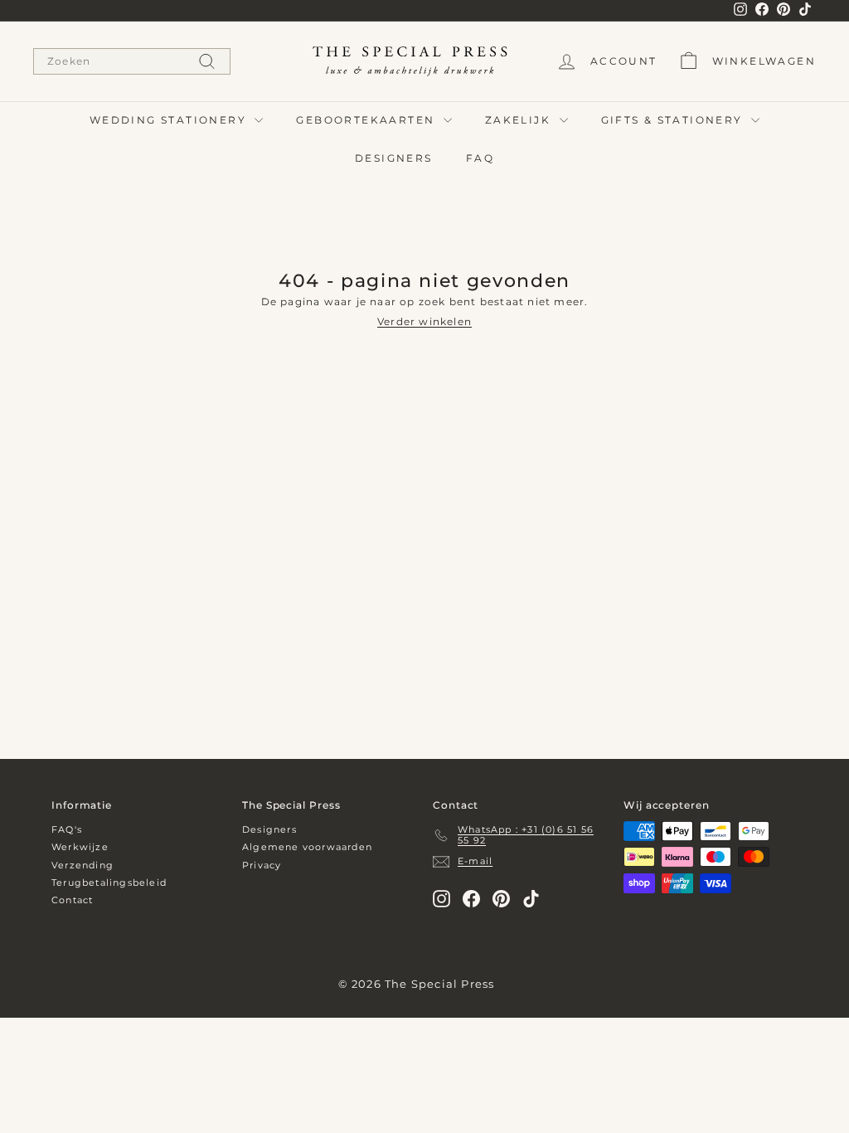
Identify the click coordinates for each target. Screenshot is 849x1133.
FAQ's (66, 829)
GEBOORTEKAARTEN (367, 120)
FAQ (480, 158)
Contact (72, 900)
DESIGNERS (394, 158)
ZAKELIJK (520, 120)
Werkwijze (80, 847)
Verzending (82, 865)
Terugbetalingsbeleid (109, 882)
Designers (269, 829)
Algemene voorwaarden (307, 847)
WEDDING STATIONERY (170, 120)
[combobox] (131, 61)
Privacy (261, 865)
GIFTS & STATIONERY (674, 120)
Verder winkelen (424, 321)
